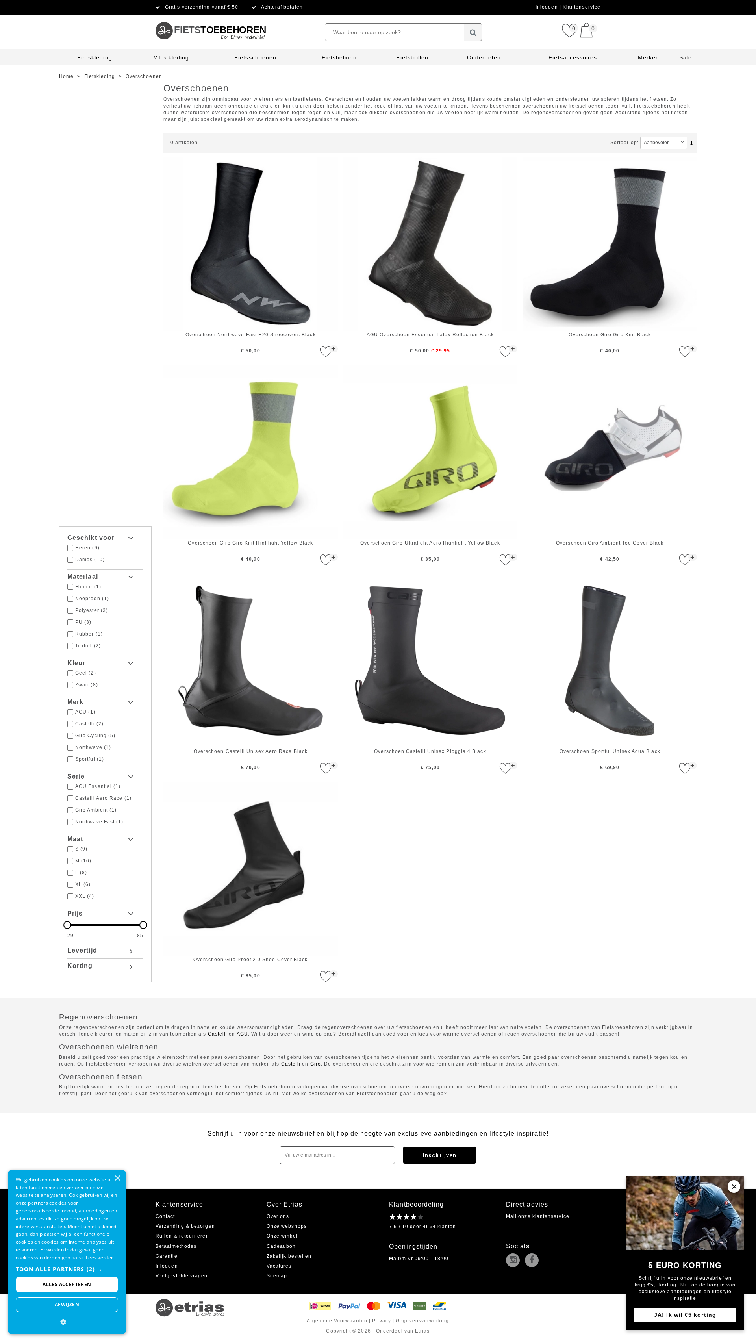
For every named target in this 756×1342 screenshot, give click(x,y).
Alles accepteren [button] (67, 1284)
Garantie (167, 1256)
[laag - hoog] (693, 142)
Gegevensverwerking (422, 1320)
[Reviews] (406, 1217)
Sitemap (277, 1276)
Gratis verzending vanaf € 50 (201, 7)
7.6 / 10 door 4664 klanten (422, 1226)
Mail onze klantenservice (537, 1216)
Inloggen (548, 7)
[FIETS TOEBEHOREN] (210, 17)
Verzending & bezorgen (185, 1226)
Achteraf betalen (282, 7)
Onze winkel (282, 1236)
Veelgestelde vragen (182, 1276)
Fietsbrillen (412, 57)
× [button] (117, 1178)
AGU (242, 1034)
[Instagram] (514, 1261)
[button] (67, 1269)
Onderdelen (484, 57)
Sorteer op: (624, 142)
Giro (315, 1064)
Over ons (278, 1216)
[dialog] (67, 1252)
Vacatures (279, 1266)
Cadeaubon (281, 1246)
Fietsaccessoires (572, 57)
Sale (685, 57)
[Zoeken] (473, 32)
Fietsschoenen (255, 57)
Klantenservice (581, 7)
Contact (165, 1216)
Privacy (381, 1320)
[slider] (105, 925)
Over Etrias (284, 1204)
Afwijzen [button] (67, 1304)
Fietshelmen (339, 57)
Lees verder (99, 1257)
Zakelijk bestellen (289, 1256)
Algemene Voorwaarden (337, 1320)
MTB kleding (171, 57)
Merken (648, 57)
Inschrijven (439, 1155)
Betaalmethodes (176, 1246)
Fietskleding (94, 57)
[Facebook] (533, 1261)
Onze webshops (287, 1226)
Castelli (218, 1034)
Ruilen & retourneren (182, 1236)
